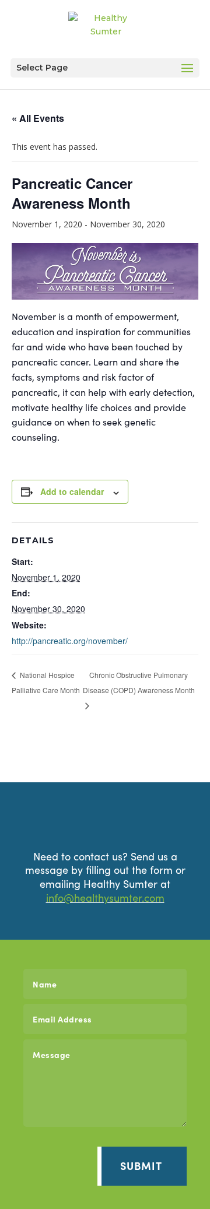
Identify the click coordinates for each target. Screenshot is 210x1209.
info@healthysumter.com (105, 897)
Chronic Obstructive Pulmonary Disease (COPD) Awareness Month (139, 682)
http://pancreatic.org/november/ (70, 640)
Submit (141, 1165)
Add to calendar (72, 491)
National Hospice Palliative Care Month (46, 682)
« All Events (38, 118)
